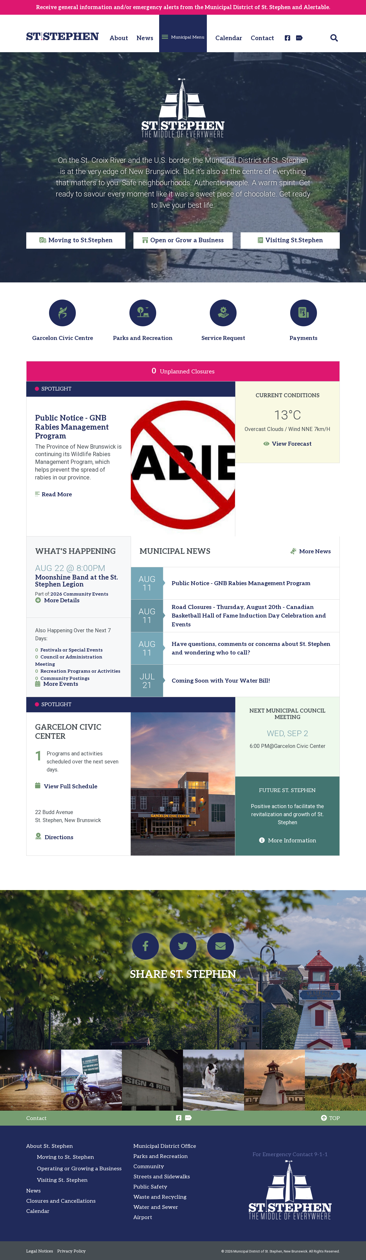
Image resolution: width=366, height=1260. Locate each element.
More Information (292, 840)
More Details (62, 600)
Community (148, 1166)
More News (315, 551)
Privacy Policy (71, 1251)
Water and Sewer (155, 1207)
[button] (183, 33)
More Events (60, 683)
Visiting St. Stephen (62, 1180)
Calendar (228, 38)
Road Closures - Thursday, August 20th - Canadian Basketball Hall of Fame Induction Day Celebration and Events (249, 616)
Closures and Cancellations (61, 1201)
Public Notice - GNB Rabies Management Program (72, 427)
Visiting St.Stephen (294, 240)
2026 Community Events (79, 594)
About (119, 38)
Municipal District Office (164, 1146)
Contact (262, 38)
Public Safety (150, 1187)
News (145, 38)
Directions (59, 837)
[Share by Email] (220, 948)
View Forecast (292, 443)
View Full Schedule (70, 786)
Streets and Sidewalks (161, 1177)
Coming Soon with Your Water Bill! (221, 680)
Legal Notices (39, 1251)
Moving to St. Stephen (65, 1157)
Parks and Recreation (160, 1156)
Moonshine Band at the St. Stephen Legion (76, 581)
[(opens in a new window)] (288, 38)
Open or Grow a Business (187, 240)
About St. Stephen (49, 1146)
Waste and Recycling (159, 1197)
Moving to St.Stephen (80, 240)
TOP (334, 1118)
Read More (57, 494)
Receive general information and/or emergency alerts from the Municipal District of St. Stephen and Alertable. (183, 7)
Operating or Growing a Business (79, 1169)
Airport (142, 1217)
